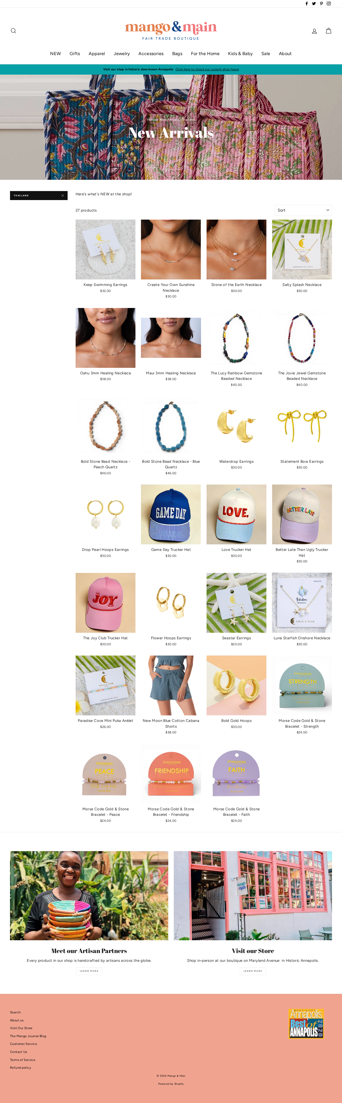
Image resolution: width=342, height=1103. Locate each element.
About (285, 53)
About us (17, 1020)
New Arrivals (169, 119)
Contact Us (18, 1052)
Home (151, 119)
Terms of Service (22, 1060)
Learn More (89, 971)
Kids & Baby (240, 53)
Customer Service (23, 1044)
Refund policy (20, 1067)
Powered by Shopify (171, 1083)
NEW (55, 53)
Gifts (75, 53)
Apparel (97, 53)
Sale (265, 53)
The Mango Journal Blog (28, 1036)
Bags (177, 53)
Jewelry (122, 53)
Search (15, 1012)
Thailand (21, 195)
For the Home (205, 53)
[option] (171, 69)
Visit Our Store (21, 1028)
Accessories (150, 53)
